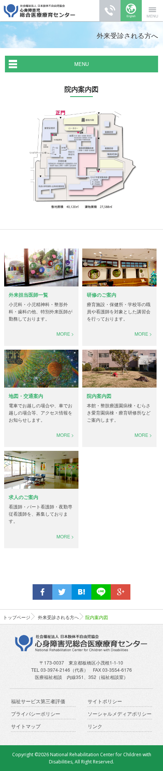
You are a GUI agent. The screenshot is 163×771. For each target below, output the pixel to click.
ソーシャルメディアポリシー (120, 714)
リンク (95, 726)
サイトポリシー (105, 701)
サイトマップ (26, 726)
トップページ (16, 617)
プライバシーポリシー (35, 714)
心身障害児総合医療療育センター (39, 10)
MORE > (65, 333)
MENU (81, 63)
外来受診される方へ (58, 617)
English (131, 10)
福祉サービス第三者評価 (38, 701)
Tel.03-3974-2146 (110, 10)
